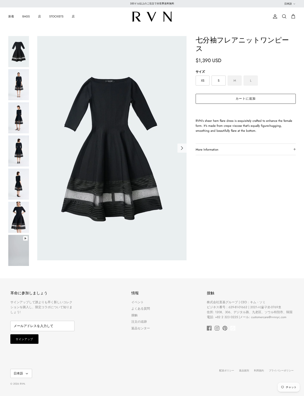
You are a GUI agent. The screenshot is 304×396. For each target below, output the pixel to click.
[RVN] (152, 17)
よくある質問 (140, 308)
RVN (22, 384)
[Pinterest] (225, 328)
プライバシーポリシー (281, 370)
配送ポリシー (226, 370)
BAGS (26, 16)
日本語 (288, 4)
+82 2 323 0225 (226, 317)
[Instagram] (217, 328)
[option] (112, 148)
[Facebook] (209, 328)
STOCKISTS (56, 16)
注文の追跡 (139, 321)
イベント (137, 302)
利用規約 (259, 370)
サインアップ (24, 339)
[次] (182, 148)
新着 (11, 16)
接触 (134, 315)
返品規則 (244, 370)
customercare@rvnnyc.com (268, 317)
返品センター (140, 328)
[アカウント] (274, 16)
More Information (207, 149)
